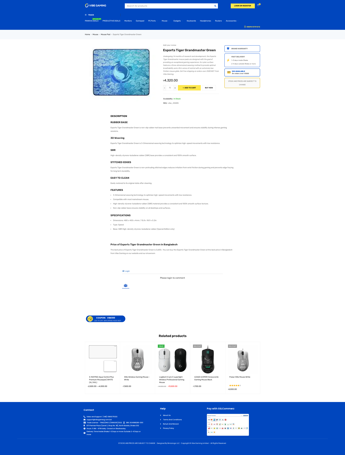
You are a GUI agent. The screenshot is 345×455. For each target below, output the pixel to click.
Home (87, 34)
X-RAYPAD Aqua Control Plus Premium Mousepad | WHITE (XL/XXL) (101, 380)
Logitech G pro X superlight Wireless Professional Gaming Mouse (171, 380)
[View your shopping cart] (258, 5)
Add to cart (190, 88)
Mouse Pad (105, 34)
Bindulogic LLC (174, 443)
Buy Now (209, 88)
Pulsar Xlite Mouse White (239, 377)
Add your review (169, 45)
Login (127, 271)
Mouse (95, 34)
